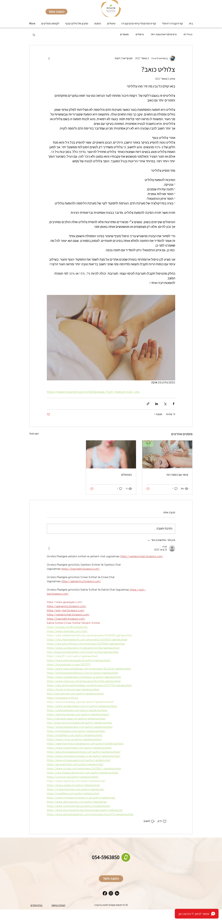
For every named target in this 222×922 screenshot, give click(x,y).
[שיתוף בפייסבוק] (173, 403)
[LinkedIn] (117, 893)
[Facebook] (105, 893)
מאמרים (124, 34)
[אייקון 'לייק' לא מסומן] (164, 821)
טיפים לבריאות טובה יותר (164, 34)
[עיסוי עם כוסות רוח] (167, 454)
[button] (34, 34)
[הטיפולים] (111, 454)
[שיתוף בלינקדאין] (156, 403)
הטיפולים (126, 475)
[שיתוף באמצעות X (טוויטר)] (165, 403)
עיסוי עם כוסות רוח (177, 475)
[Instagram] (111, 893)
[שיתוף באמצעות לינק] (148, 403)
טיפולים (140, 34)
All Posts (188, 34)
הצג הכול (34, 433)
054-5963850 (105, 857)
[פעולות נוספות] (49, 58)
